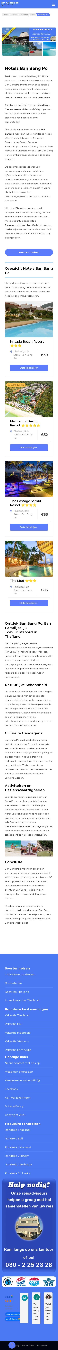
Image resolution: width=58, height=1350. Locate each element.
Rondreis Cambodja (18, 1164)
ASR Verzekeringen (18, 1097)
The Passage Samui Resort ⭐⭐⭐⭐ (25, 503)
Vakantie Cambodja (18, 1050)
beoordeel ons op (12, 1319)
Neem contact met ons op (22, 1063)
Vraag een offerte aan (19, 1071)
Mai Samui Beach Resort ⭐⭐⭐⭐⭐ (25, 423)
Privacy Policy (14, 1106)
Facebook (11, 1089)
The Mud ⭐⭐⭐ (23, 581)
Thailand (18, 351)
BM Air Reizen (10, 2)
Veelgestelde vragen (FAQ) (22, 1080)
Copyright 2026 (15, 1115)
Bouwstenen (13, 983)
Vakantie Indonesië (17, 1032)
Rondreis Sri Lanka (17, 1173)
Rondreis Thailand (17, 1129)
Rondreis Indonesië (18, 1147)
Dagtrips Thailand (17, 991)
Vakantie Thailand (17, 1015)
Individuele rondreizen (20, 974)
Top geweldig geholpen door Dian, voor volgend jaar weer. (36, 1312)
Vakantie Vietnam (17, 1041)
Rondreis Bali (14, 1138)
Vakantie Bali (13, 1024)
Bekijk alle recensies (13, 1314)
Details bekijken (29, 367)
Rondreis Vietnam (17, 1155)
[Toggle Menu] (53, 4)
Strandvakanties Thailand (22, 1000)
